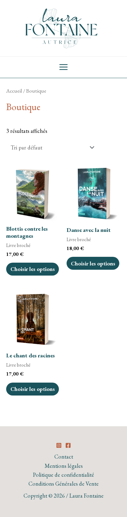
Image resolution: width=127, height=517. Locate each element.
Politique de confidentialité (63, 474)
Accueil (14, 90)
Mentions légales (64, 465)
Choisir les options (32, 268)
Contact (63, 456)
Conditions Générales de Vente (63, 483)
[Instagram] (59, 445)
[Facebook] (68, 445)
